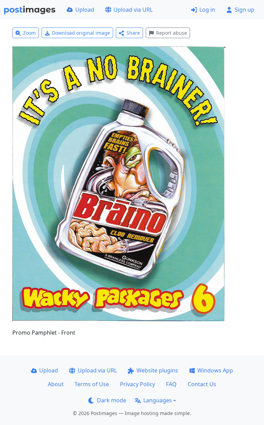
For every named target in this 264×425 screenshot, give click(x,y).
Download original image (81, 33)
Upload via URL (133, 9)
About (56, 384)
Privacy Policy (137, 384)
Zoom (29, 33)
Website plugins (157, 370)
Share (133, 33)
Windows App (215, 370)
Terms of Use (92, 384)
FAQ (171, 384)
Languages (157, 400)
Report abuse (171, 33)
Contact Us (202, 384)
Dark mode (111, 400)
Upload (84, 9)
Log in (207, 9)
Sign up (244, 9)
